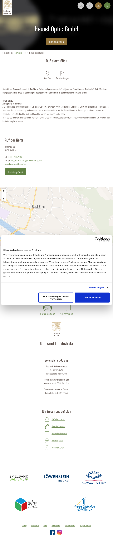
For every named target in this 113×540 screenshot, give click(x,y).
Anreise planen (57, 440)
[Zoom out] (3, 195)
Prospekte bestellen (59, 433)
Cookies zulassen (92, 297)
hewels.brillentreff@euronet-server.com (26, 160)
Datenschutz (56, 525)
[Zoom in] (3, 191)
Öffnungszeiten (58, 447)
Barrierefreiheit (70, 525)
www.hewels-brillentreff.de (15, 164)
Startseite (18, 52)
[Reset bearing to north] (3, 199)
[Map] (56, 216)
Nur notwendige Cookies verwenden (56, 297)
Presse (24, 525)
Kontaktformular (58, 426)
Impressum (35, 525)
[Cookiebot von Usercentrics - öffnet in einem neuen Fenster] (97, 239)
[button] (89, 5)
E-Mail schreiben (58, 419)
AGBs (45, 525)
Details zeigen (96, 287)
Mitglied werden (85, 525)
